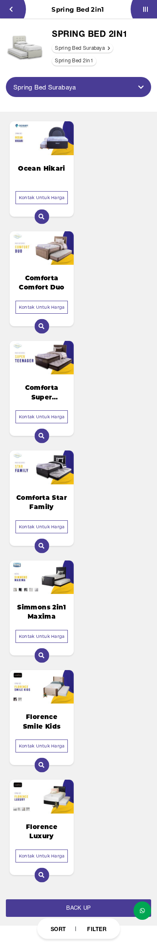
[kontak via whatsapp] (142, 910)
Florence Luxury (41, 831)
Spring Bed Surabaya (80, 48)
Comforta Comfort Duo (41, 283)
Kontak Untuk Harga (42, 197)
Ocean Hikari (41, 168)
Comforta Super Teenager (42, 393)
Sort (58, 928)
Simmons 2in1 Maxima (41, 612)
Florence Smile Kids (42, 721)
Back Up (78, 908)
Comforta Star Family (41, 502)
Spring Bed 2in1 (74, 61)
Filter (96, 928)
